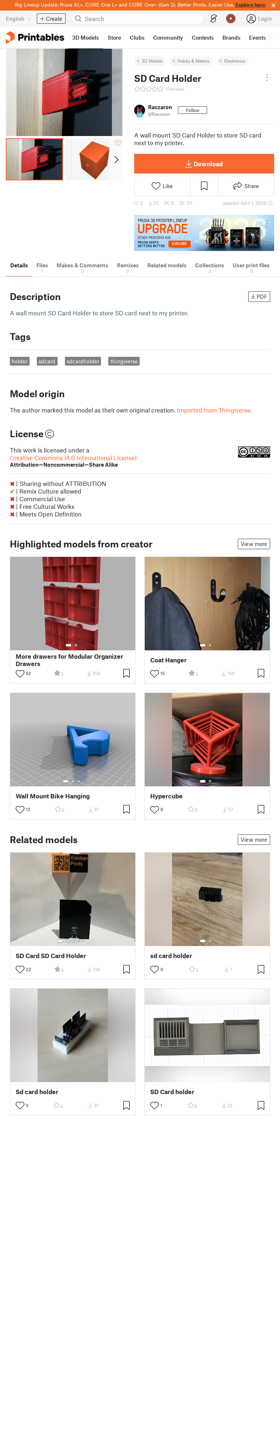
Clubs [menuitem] (137, 37)
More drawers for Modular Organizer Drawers (69, 660)
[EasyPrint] (213, 18)
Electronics (234, 60)
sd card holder (171, 955)
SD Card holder (172, 1091)
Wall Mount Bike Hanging (53, 796)
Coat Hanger (168, 660)
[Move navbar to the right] (270, 37)
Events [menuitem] (257, 37)
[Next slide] (115, 159)
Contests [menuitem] (203, 37)
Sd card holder (37, 1091)
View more (254, 543)
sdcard (47, 361)
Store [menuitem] (114, 37)
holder (19, 361)
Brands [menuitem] (231, 37)
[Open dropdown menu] (267, 77)
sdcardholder (83, 361)
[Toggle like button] (20, 673)
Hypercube (166, 796)
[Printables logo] (35, 37)
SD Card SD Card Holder (51, 955)
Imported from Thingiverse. (214, 410)
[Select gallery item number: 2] (75, 645)
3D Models (152, 60)
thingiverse (124, 361)
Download (208, 163)
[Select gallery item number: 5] (84, 941)
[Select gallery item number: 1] (68, 645)
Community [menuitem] (168, 37)
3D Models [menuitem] (85, 37)
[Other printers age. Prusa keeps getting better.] (204, 233)
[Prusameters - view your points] (231, 18)
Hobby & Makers (193, 60)
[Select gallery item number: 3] (78, 781)
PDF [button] (262, 296)
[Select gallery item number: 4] (79, 941)
